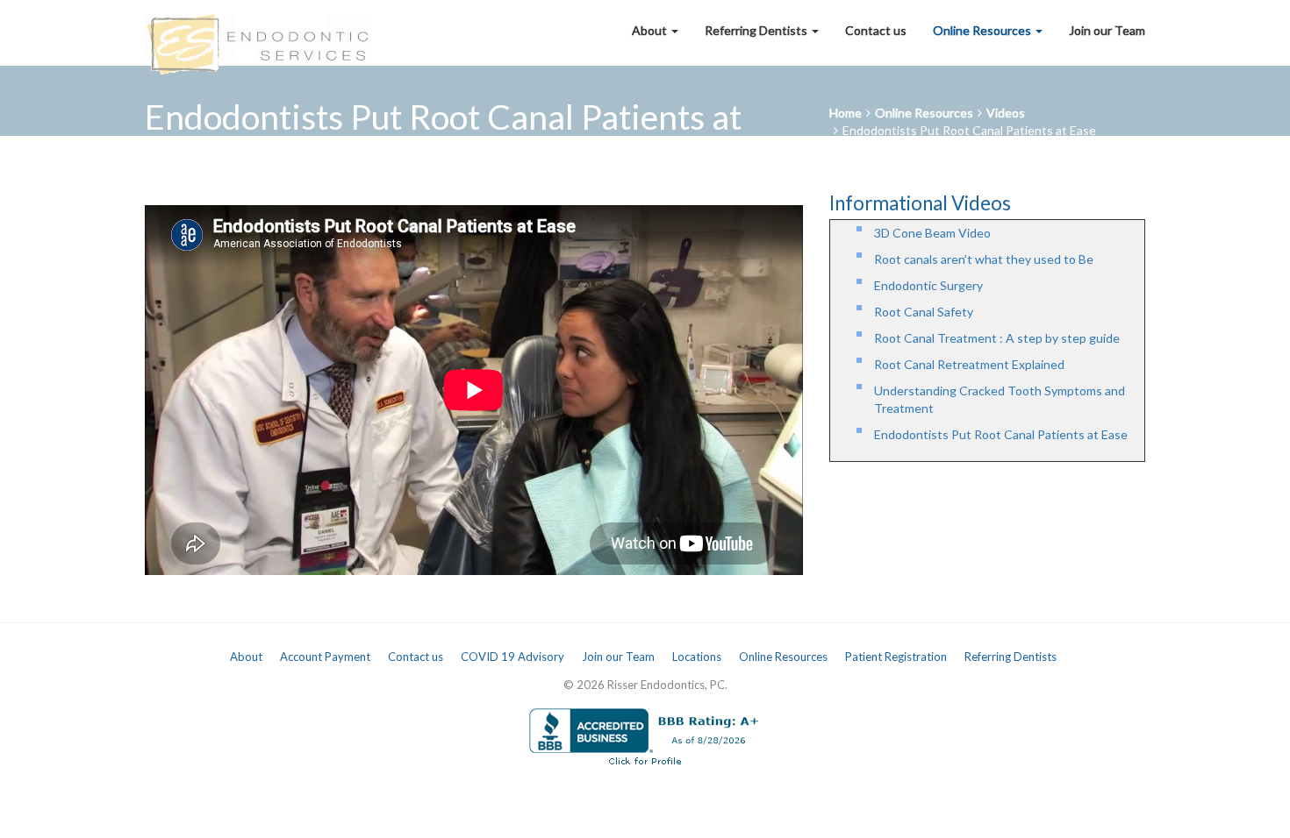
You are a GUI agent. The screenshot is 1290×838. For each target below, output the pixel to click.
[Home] (258, 31)
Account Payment (325, 657)
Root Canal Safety (923, 311)
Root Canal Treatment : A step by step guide (997, 337)
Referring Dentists (757, 30)
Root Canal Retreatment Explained (969, 364)
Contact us (876, 30)
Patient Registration (896, 657)
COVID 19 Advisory (512, 657)
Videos (1005, 112)
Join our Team (1107, 30)
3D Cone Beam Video (932, 232)
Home (845, 112)
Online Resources (983, 30)
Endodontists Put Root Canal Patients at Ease (969, 130)
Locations (696, 657)
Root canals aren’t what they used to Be (983, 259)
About (651, 30)
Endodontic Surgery (928, 285)
